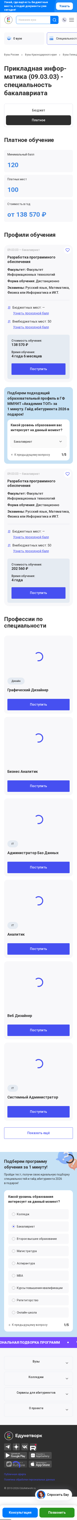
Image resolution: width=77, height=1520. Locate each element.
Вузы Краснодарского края (41, 54)
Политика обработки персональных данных (29, 1479)
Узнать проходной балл (31, 313)
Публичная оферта (15, 1474)
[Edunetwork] (8, 20)
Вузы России (11, 54)
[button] (38, 1363)
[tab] (24, 38)
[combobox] (36, 19)
